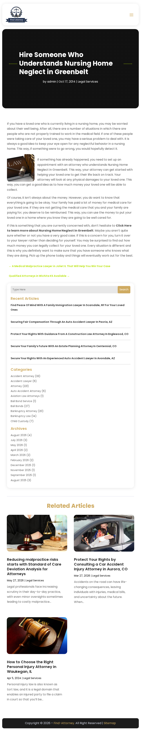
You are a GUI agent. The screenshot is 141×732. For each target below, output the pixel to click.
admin (51, 81)
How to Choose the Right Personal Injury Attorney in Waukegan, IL (31, 666)
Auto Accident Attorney (26, 391)
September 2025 (21, 475)
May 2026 (17, 445)
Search (124, 289)
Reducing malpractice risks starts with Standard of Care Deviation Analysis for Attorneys (34, 566)
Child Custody (20, 421)
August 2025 (18, 480)
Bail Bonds (17, 406)
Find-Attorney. (64, 723)
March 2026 (18, 455)
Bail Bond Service (21, 401)
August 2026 (19, 435)
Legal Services (88, 81)
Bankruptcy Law (21, 416)
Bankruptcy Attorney (24, 411)
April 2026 (17, 450)
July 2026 (17, 440)
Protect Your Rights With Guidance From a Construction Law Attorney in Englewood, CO (70, 334)
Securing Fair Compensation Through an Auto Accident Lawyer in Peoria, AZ (61, 322)
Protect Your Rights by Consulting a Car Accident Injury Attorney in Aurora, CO (101, 564)
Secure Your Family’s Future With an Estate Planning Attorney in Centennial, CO (64, 346)
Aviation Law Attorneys (25, 396)
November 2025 (21, 470)
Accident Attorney (22, 376)
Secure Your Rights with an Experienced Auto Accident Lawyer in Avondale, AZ (63, 358)
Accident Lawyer (21, 381)
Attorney (16, 386)
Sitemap (110, 723)
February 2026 (20, 460)
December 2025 (21, 465)
